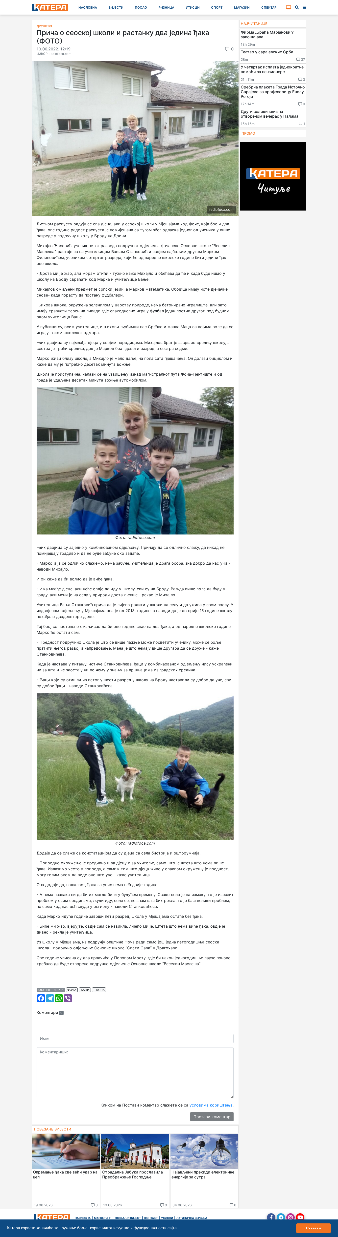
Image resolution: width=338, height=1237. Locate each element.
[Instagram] (290, 1217)
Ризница (166, 7)
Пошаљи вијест (128, 1218)
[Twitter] (281, 1217)
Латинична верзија (191, 1218)
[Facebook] (271, 1217)
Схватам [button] (313, 1228)
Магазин (242, 7)
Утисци (192, 7)
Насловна (87, 7)
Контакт (151, 1218)
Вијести (116, 7)
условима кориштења (211, 1105)
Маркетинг (102, 1218)
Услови (167, 1218)
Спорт (216, 7)
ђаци (84, 990)
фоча (71, 990)
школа (99, 990)
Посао (141, 7)
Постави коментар (211, 1116)
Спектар (268, 7)
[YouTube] (300, 1217)
